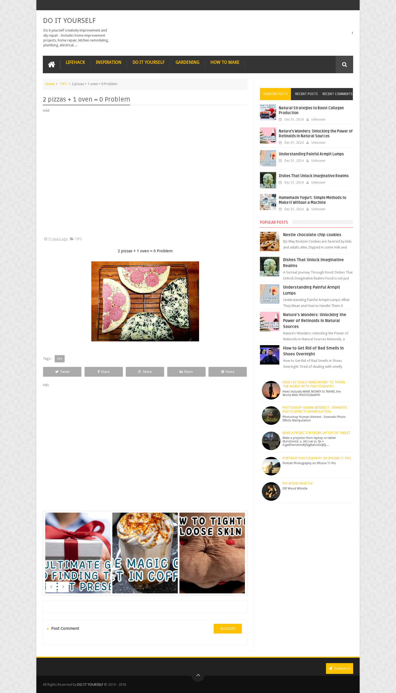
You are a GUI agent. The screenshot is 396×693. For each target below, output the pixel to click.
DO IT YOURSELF (69, 20)
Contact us (342, 668)
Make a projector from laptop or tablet (316, 433)
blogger (227, 628)
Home (50, 84)
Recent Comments (337, 94)
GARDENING (187, 62)
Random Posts (275, 94)
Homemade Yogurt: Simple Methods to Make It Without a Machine (312, 200)
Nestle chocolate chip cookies (312, 234)
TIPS (63, 84)
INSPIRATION (108, 62)
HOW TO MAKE (224, 62)
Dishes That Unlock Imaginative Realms (314, 176)
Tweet (65, 372)
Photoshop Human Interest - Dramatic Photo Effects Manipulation (315, 410)
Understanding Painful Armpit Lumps (311, 154)
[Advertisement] (145, 175)
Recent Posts (306, 94)
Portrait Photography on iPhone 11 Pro (317, 458)
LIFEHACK (75, 62)
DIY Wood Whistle (298, 483)
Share (105, 372)
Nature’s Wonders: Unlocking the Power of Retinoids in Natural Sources (316, 133)
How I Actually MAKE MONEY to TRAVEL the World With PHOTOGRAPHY (314, 384)
